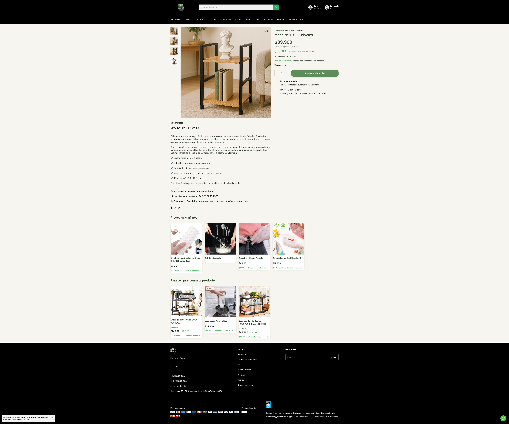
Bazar (238, 19)
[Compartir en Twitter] (175, 207)
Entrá (316, 6)
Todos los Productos (221, 19)
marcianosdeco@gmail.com (182, 386)
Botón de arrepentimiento (325, 413)
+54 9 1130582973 (178, 381)
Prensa (280, 19)
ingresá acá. (309, 413)
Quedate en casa (295, 19)
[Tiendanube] (276, 417)
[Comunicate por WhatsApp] (503, 418)
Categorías (175, 19)
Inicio (188, 19)
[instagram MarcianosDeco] (171, 366)
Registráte (317, 9)
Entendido (27, 420)
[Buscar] (276, 7)
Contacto (268, 19)
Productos (201, 19)
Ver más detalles (281, 65)
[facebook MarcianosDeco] (177, 366)
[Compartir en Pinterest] (179, 207)
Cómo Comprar (252, 19)
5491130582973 (177, 376)
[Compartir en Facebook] (171, 207)
